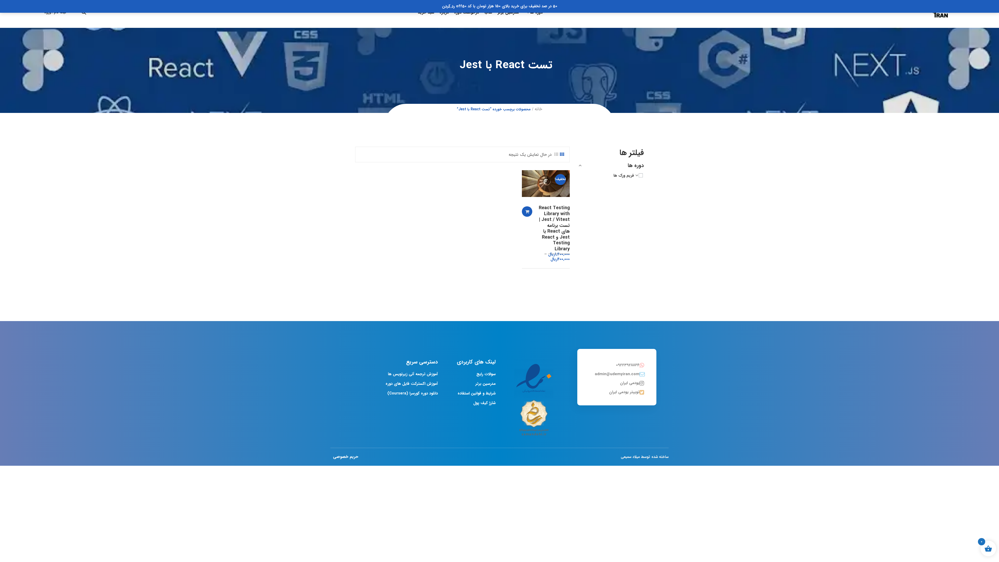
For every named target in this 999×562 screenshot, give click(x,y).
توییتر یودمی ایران (624, 392)
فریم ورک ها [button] (623, 176)
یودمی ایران (629, 383)
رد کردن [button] (448, 6)
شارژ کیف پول (484, 403)
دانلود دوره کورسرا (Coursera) (412, 393)
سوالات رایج (486, 374)
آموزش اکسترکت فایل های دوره (412, 384)
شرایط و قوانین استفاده (477, 393)
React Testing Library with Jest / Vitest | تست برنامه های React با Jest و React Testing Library (554, 228)
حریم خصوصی (345, 457)
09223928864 (627, 365)
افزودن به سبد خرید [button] (527, 211)
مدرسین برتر (485, 384)
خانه (538, 109)
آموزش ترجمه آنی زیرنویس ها (413, 374)
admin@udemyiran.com (617, 374)
